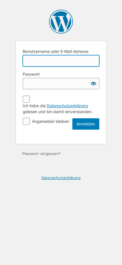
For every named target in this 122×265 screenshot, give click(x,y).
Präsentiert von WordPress (61, 22)
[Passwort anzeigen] (93, 83)
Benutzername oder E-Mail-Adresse (56, 51)
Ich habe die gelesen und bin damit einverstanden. (57, 108)
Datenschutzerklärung (67, 105)
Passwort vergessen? (41, 153)
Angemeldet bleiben (50, 121)
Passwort (31, 74)
